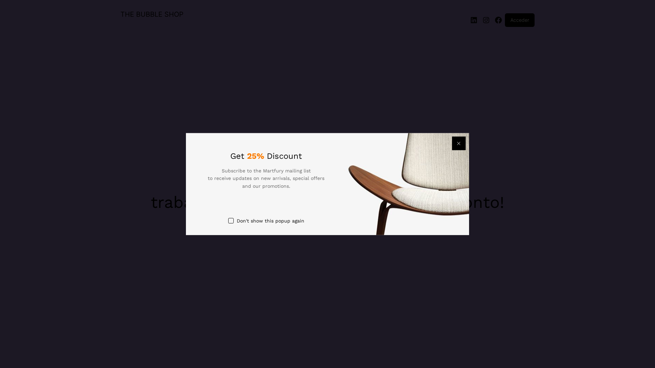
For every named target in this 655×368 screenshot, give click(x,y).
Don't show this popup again (270, 221)
